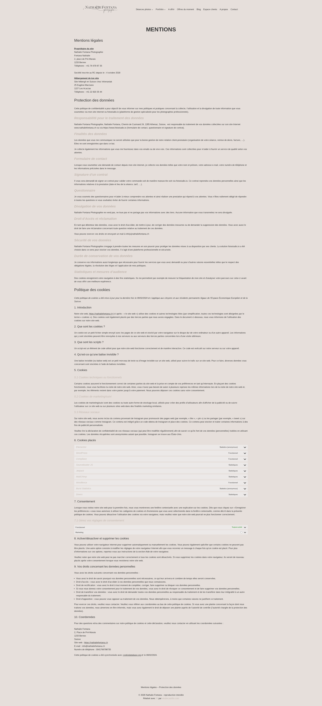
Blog (199, 9)
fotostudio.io (113, 112)
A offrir (171, 9)
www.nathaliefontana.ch (85, 128)
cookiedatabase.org (132, 655)
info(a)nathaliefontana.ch (137, 234)
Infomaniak (107, 81)
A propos (224, 9)
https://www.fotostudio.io (114, 128)
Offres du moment (185, 9)
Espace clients (210, 9)
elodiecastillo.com (170, 698)
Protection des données (170, 687)
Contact (234, 9)
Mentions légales (149, 687)
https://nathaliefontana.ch (101, 314)
